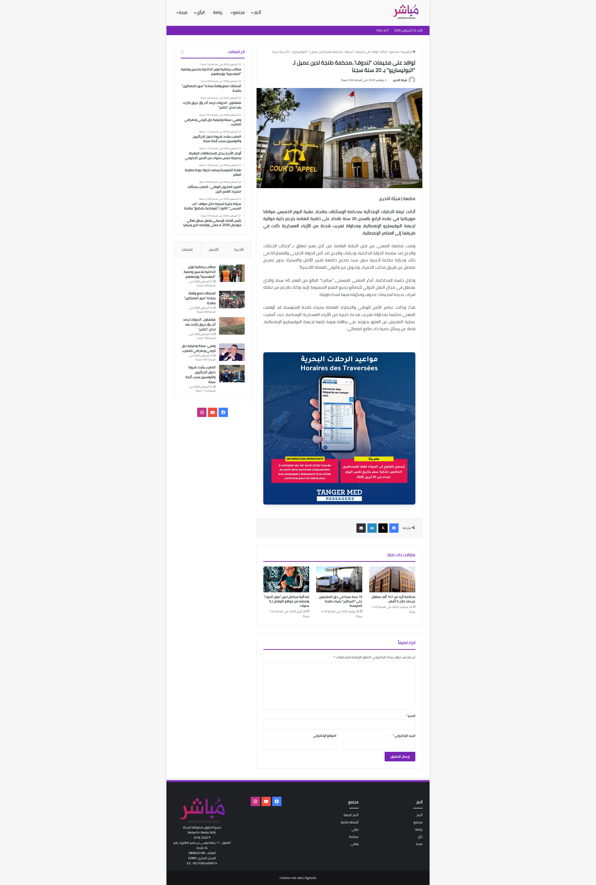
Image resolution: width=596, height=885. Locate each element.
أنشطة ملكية (350, 822)
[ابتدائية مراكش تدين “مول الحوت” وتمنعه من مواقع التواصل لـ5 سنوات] (286, 579)
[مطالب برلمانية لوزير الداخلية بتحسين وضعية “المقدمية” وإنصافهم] (232, 273)
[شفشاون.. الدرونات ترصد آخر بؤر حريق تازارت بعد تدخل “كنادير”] (232, 326)
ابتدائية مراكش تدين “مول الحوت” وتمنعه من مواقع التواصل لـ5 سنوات (286, 601)
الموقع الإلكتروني (324, 735)
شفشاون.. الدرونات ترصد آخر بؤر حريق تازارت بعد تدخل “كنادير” (199, 324)
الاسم (410, 716)
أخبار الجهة (351, 815)
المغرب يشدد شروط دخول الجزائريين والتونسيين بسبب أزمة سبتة (201, 374)
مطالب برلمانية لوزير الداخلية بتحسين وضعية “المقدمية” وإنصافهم (200, 272)
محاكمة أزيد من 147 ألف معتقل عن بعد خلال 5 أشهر (393, 599)
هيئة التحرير (400, 80)
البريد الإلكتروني (404, 735)
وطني (355, 844)
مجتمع (239, 12)
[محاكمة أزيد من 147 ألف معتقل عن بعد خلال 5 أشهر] (392, 579)
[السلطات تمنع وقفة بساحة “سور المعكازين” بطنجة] (232, 299)
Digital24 (310, 878)
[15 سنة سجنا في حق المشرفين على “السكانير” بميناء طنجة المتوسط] (339, 579)
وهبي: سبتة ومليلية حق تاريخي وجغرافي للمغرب (199, 348)
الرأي (201, 12)
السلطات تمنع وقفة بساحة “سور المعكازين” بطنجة (200, 298)
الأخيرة (239, 249)
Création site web (291, 878)
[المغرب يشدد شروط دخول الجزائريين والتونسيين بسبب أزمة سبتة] (232, 373)
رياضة (218, 12)
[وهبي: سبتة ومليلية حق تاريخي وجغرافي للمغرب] (232, 352)
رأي (420, 837)
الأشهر (214, 249)
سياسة (354, 837)
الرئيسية (407, 51)
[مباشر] (407, 12)
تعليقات (187, 249)
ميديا (183, 12)
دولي (355, 829)
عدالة (384, 51)
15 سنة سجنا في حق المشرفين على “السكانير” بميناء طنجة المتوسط (340, 601)
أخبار (257, 12)
